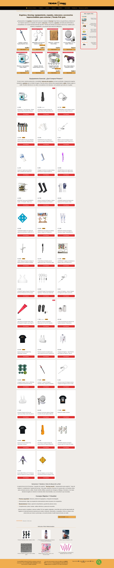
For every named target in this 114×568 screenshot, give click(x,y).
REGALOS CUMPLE (83, 8)
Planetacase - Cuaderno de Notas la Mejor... (53, 43)
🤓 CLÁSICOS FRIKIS (31, 8)
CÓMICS (41, 8)
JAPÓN (47, 8)
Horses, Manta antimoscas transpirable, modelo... (69, 66)
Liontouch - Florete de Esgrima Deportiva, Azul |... (38, 66)
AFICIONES (67, 8)
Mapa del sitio (75, 561)
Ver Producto (26, 114)
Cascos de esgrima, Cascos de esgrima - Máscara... (69, 43)
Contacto (81, 561)
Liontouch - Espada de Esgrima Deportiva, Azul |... (23, 43)
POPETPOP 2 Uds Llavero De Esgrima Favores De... (38, 43)
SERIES (60, 8)
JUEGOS (54, 8)
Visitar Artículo (23, 49)
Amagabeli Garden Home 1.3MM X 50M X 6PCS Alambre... (54, 67)
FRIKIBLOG (74, 8)
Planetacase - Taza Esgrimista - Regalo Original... (23, 66)
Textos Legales (87, 561)
